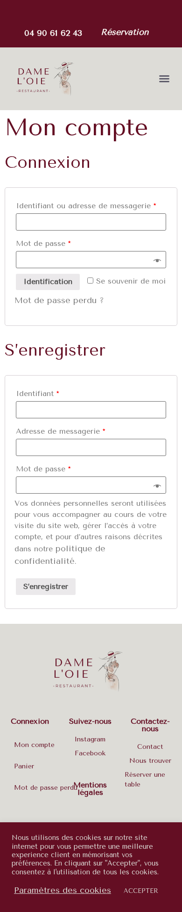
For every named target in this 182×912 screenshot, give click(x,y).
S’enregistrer (45, 586)
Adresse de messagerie (60, 431)
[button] (124, 33)
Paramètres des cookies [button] (62, 890)
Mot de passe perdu (45, 788)
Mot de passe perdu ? (59, 300)
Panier (24, 766)
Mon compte (34, 745)
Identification (47, 281)
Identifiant (37, 393)
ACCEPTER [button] (141, 890)
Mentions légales (90, 788)
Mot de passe (43, 243)
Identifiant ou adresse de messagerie (86, 205)
